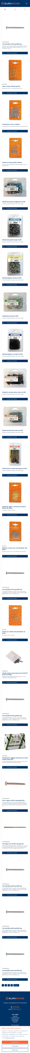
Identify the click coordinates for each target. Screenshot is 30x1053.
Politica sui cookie (10, 1038)
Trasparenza (15, 1019)
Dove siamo (15, 1020)
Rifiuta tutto (15, 1050)
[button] (15, 53)
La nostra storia (15, 1017)
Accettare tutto (15, 1042)
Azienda (15, 1016)
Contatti (15, 1022)
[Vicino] (28, 1027)
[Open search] (25, 9)
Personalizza (15, 1046)
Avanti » (16, 985)
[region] (15, 1039)
